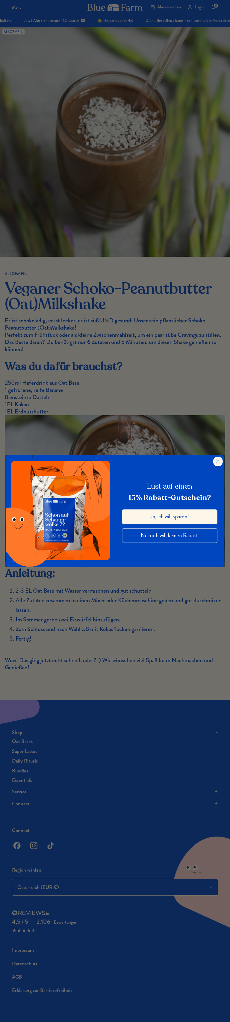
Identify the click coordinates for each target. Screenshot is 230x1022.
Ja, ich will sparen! (169, 517)
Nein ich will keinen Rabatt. (170, 535)
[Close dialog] (218, 461)
